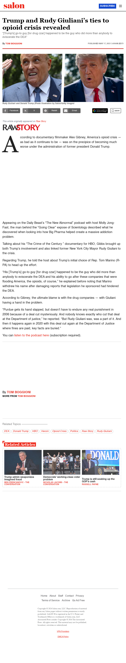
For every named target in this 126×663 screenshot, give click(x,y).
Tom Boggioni (14, 44)
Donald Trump (20, 431)
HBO (34, 431)
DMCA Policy (63, 637)
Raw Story (41, 121)
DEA (6, 431)
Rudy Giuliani (104, 431)
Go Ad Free (78, 600)
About (52, 596)
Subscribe (107, 6)
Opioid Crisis (59, 431)
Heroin (45, 431)
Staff (60, 596)
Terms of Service (50, 600)
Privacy (80, 596)
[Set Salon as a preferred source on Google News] (100, 110)
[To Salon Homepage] (14, 5)
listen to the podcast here (31, 335)
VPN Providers (63, 631)
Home (44, 596)
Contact (69, 596)
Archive (66, 600)
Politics (74, 431)
